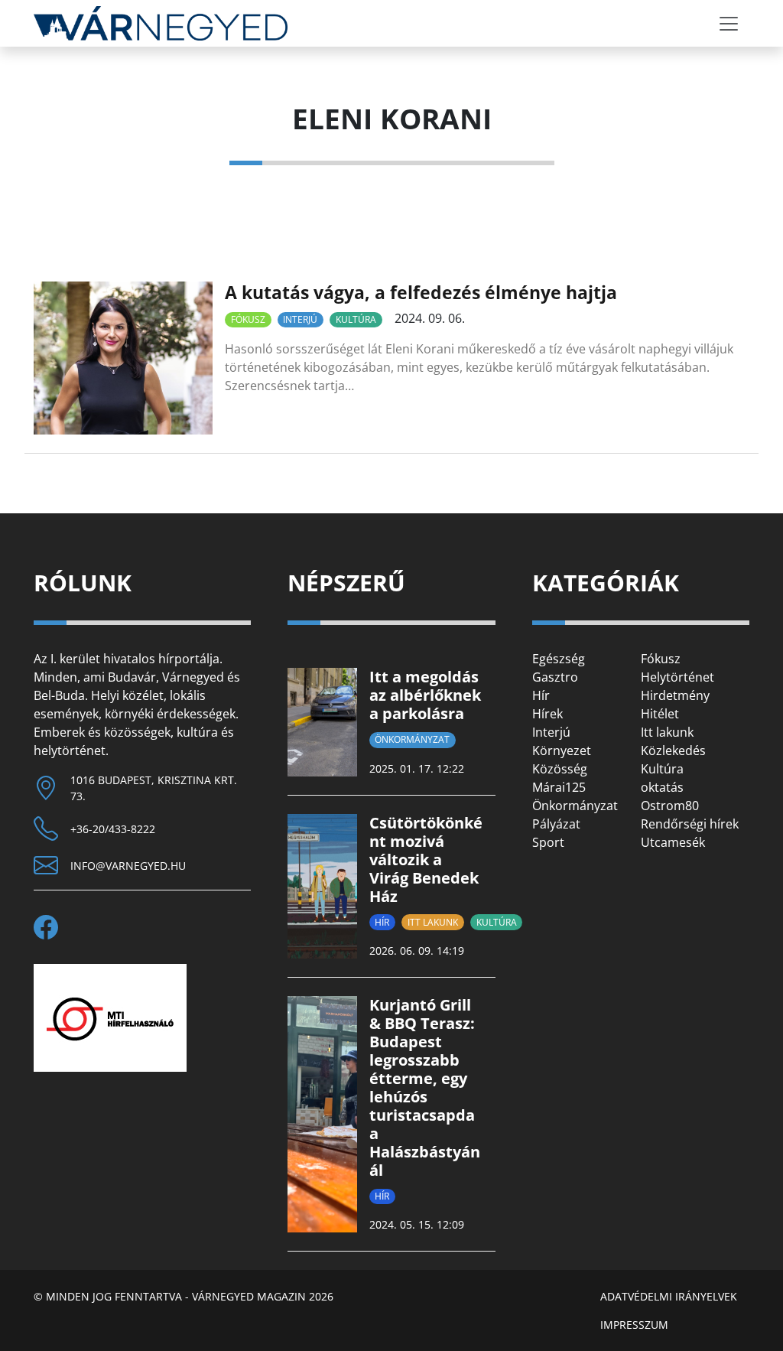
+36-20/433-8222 (112, 829)
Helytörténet (677, 677)
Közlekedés (673, 750)
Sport (548, 842)
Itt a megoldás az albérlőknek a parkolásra (425, 695)
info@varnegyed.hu (128, 865)
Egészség (558, 658)
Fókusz (248, 319)
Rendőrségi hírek (690, 823)
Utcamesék (673, 842)
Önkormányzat (412, 739)
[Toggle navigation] (728, 23)
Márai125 (559, 787)
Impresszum (634, 1324)
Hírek (547, 713)
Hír (382, 922)
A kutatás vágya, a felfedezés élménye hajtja (421, 292)
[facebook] (52, 927)
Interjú (300, 319)
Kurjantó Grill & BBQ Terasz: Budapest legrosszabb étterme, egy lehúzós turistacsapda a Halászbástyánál (424, 1087)
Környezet (561, 750)
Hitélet (660, 713)
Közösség (559, 768)
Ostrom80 (670, 805)
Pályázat (556, 823)
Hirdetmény (675, 695)
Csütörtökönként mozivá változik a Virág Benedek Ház (425, 859)
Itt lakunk (433, 922)
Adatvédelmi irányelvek (668, 1296)
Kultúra (356, 319)
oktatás (662, 787)
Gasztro (555, 677)
